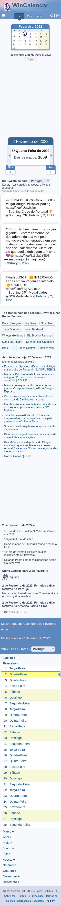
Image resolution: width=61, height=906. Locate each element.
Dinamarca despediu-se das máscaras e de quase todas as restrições (30, 436)
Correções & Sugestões (30, 900)
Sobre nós (10, 895)
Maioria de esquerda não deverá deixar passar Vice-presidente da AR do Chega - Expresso (29, 388)
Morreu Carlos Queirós (17, 456)
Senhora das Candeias (40, 341)
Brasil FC (8, 348)
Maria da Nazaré (12, 341)
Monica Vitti (47, 348)
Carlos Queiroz (26, 348)
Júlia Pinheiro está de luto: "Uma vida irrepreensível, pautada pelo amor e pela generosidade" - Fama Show (28, 418)
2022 (11, 534)
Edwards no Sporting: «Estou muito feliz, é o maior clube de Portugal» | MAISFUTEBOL (30, 368)
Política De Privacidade (31, 895)
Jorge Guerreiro (11, 329)
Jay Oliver (31, 323)
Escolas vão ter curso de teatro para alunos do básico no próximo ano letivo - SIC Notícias (30, 407)
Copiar (30, 59)
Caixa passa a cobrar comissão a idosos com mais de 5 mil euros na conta (28, 398)
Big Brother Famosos (40, 335)
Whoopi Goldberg (12, 335)
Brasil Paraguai (11, 323)
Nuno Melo (47, 323)
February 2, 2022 (41, 215)
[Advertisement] (30, 96)
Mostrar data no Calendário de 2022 (25, 638)
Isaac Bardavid (34, 329)
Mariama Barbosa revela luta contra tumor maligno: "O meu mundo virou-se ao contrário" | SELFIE (29, 377)
